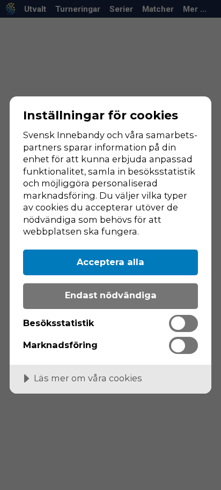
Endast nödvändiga (111, 295)
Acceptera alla (110, 262)
